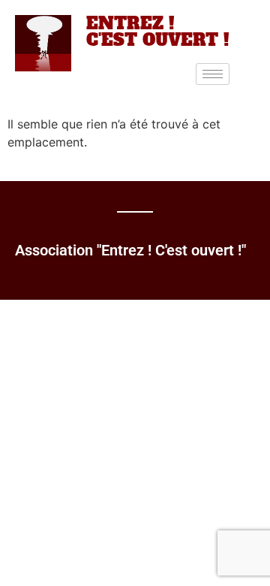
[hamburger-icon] (213, 74)
